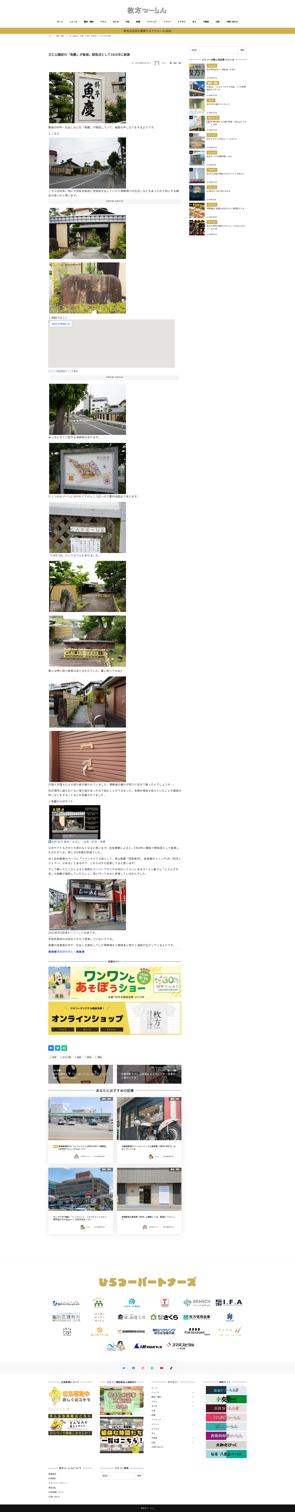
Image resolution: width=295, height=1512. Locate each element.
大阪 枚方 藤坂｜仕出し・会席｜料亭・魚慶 (78, 841)
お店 (128, 21)
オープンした (75, 932)
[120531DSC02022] (87, 287)
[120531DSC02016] (87, 161)
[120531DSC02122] (87, 755)
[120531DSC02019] (87, 96)
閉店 (99, 1057)
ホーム (60, 21)
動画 (138, 21)
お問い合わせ (232, 21)
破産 (78, 1057)
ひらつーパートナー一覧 (58, 1408)
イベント (167, 21)
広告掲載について (56, 1492)
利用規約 (52, 1478)
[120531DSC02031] (87, 585)
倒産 (54, 1057)
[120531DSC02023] (87, 232)
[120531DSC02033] (87, 408)
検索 (242, 50)
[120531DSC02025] (87, 467)
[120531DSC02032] (87, 640)
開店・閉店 (89, 21)
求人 (194, 21)
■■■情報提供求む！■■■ (66, 951)
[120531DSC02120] (87, 700)
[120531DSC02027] (87, 526)
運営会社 (52, 1487)
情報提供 (52, 1474)
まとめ (116, 21)
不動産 (206, 21)
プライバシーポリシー (58, 1483)
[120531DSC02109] (87, 903)
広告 (218, 21)
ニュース (73, 21)
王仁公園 (66, 1057)
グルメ (103, 21)
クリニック (152, 21)
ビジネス (182, 21)
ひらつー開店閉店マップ (59, 371)
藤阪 (89, 1057)
